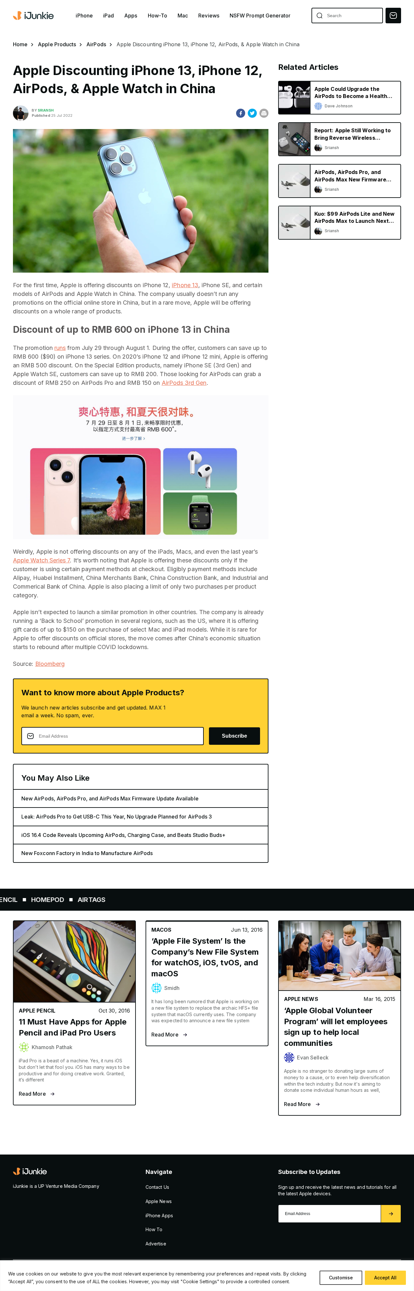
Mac (183, 16)
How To (154, 1229)
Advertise (156, 1243)
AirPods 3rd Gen (184, 382)
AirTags (62, 900)
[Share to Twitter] (252, 113)
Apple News (159, 1201)
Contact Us (157, 1187)
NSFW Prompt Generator (260, 16)
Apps (130, 16)
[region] (207, 1275)
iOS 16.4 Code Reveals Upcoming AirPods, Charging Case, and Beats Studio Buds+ (123, 835)
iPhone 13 (185, 285)
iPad (108, 16)
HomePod (17, 900)
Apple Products (57, 44)
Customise (341, 1277)
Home (20, 44)
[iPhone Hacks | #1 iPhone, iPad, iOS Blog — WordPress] (34, 15)
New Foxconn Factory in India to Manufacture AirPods (87, 853)
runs (60, 347)
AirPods (96, 44)
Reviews (208, 16)
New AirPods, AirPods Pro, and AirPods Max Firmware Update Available (110, 798)
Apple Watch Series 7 (41, 560)
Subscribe (234, 736)
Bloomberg (50, 663)
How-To (157, 16)
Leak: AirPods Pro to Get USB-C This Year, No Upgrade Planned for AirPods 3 (116, 816)
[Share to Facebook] (240, 113)
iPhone (84, 16)
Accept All (385, 1277)
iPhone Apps (159, 1215)
